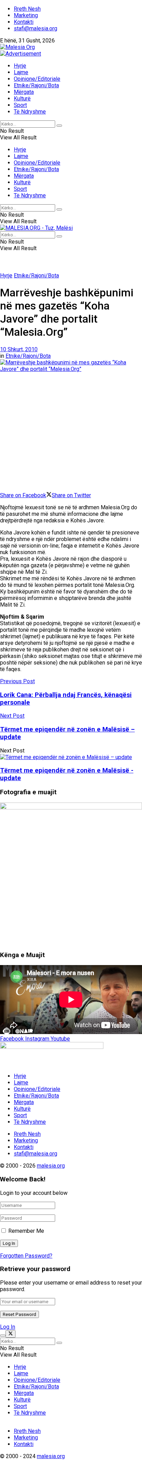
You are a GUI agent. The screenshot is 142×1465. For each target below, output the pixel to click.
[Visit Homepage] (17, 47)
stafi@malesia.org (35, 28)
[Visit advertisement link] (20, 53)
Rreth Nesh (27, 9)
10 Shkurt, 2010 (19, 349)
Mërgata (24, 92)
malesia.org (51, 1165)
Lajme (21, 72)
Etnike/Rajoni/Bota (36, 85)
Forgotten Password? (26, 1255)
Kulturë (22, 98)
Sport (20, 105)
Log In (7, 1327)
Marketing (26, 15)
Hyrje (20, 65)
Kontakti (23, 22)
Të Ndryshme (30, 111)
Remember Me (26, 1231)
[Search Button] (59, 126)
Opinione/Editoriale (37, 79)
